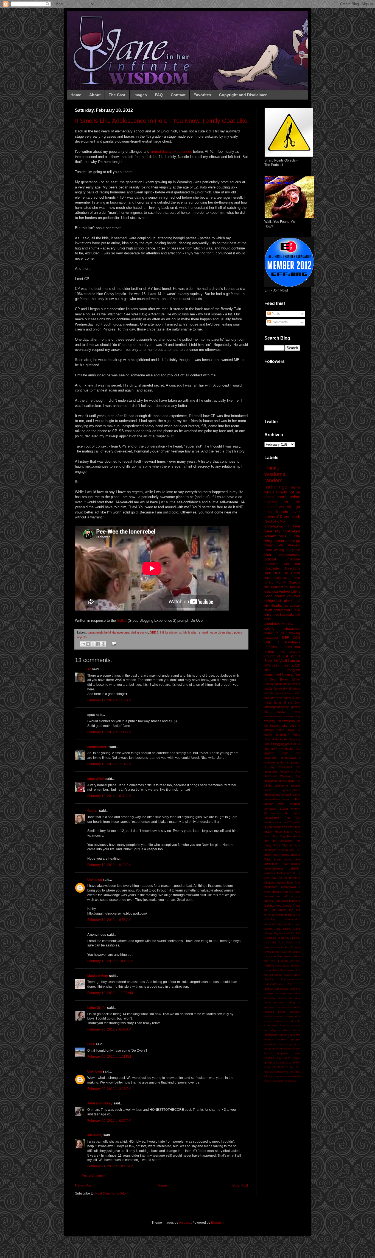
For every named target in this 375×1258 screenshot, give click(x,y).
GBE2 (122, 620)
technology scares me (282, 578)
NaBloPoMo (274, 521)
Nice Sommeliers (284, 970)
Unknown (94, 880)
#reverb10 (273, 516)
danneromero (97, 747)
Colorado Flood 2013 (277, 937)
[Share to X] (93, 644)
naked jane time (288, 882)
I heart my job (289, 960)
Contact (178, 95)
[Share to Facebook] (98, 644)
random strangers (288, 762)
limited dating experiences (171, 151)
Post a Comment (94, 1176)
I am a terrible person (278, 956)
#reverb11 (270, 924)
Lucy (91, 1044)
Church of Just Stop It (282, 656)
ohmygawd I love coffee (282, 675)
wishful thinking (286, 1080)
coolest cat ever (287, 596)
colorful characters (282, 629)
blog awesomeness (282, 555)
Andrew (284, 591)
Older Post (240, 1185)
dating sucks (139, 632)
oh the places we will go (282, 504)
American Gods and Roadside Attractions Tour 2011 (282, 568)
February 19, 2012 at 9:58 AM (109, 920)
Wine (297, 993)
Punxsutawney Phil (278, 983)
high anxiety (289, 652)
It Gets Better (276, 679)
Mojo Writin (96, 779)
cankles (269, 1011)
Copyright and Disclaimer (243, 95)
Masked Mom (97, 976)
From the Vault (275, 661)
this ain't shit (273, 697)
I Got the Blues (290, 951)
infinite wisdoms (170, 632)
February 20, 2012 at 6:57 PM (109, 1121)
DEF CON (291, 638)
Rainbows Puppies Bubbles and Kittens (282, 647)
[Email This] (82, 644)
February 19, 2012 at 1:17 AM (109, 700)
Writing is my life (287, 550)
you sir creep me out (282, 910)
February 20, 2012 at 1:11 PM (109, 1057)
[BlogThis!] (88, 644)
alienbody (94, 1135)
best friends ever (282, 511)
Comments (279, 322)
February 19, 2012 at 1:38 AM (109, 732)
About (95, 95)
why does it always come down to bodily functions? (282, 730)
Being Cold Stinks (277, 928)
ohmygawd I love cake (285, 693)
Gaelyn (92, 811)
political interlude (282, 559)
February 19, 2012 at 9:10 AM (109, 865)
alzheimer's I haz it (277, 863)
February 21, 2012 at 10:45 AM (110, 1166)
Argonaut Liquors (289, 924)
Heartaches (279, 605)
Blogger (217, 1222)
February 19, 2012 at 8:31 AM (109, 796)
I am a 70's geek (288, 822)
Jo (89, 669)
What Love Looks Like (282, 859)
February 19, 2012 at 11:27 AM (110, 993)
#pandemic (271, 817)
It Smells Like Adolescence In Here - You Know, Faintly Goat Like (161, 120)
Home (76, 95)
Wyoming (286, 776)
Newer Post (83, 1185)
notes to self (275, 633)
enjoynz (185, 1222)
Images (140, 95)
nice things (285, 1044)
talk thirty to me (283, 1066)
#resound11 (292, 919)
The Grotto (291, 573)
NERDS (269, 965)
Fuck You (282, 947)
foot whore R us (288, 873)
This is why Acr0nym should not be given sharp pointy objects (282, 850)
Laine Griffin (96, 1008)
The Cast (117, 95)
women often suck (285, 813)
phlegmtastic (273, 601)
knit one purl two (289, 1034)
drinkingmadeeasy (276, 707)
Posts (275, 314)
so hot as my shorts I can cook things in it (282, 901)
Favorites (202, 95)
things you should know (283, 905)
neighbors (271, 886)
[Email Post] (113, 643)
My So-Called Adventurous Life (282, 533)
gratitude (291, 744)
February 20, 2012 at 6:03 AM (109, 1029)
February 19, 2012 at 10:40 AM (110, 961)
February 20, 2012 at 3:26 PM (109, 1089)
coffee (282, 1011)
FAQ (159, 95)
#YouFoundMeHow (278, 624)
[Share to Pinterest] (103, 644)
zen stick (292, 516)
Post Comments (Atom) (112, 1193)
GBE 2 (154, 632)
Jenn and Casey (100, 1103)
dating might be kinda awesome (108, 632)
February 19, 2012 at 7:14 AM (109, 764)
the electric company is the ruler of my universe (282, 1071)
